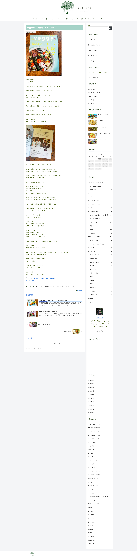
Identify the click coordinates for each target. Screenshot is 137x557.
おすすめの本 (101, 258)
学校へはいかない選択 (100, 237)
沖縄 (77, 286)
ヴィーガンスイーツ (101, 218)
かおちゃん (100, 318)
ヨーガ (100, 208)
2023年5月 (91, 384)
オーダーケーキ (92, 56)
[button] (110, 77)
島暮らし (101, 276)
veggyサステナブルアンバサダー (48, 286)
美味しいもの (101, 295)
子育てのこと (100, 233)
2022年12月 (91, 402)
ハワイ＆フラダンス (100, 200)
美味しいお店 (101, 287)
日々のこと (100, 247)
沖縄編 (101, 291)
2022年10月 (91, 409)
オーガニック (66, 286)
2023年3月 (91, 391)
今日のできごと (101, 273)
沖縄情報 (100, 298)
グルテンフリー (101, 222)
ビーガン (72, 286)
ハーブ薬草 (101, 269)
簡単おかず (101, 229)
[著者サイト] (98, 331)
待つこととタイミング (94, 45)
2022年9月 (91, 413)
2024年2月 (91, 380)
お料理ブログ (91, 40)
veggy (39, 286)
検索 (89, 25)
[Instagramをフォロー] (102, 331)
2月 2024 (100, 154)
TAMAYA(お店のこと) (100, 186)
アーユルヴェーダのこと (101, 255)
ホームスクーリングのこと (101, 244)
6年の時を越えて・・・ (94, 50)
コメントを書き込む (54, 343)
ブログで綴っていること (100, 204)
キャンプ (101, 266)
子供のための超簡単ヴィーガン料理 (100, 215)
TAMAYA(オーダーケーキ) (100, 182)
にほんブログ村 (30, 281)
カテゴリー (100, 197)
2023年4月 (91, 387)
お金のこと (100, 193)
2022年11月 (91, 405)
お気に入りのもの (101, 262)
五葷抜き (101, 226)
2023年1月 (91, 398)
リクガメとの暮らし (100, 211)
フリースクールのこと (101, 240)
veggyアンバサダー (31, 286)
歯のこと (101, 284)
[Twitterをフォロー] (100, 331)
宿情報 (101, 302)
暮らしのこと (100, 251)
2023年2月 (91, 395)
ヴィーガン (59, 286)
